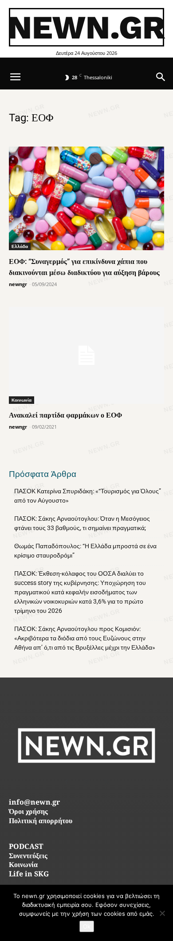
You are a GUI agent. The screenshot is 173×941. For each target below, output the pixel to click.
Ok (86, 926)
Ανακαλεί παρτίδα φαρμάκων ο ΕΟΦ (65, 415)
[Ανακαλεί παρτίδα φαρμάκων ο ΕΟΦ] (86, 355)
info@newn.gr (34, 803)
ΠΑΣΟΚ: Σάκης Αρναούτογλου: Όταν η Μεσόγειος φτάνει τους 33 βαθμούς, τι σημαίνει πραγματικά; (82, 523)
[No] (161, 913)
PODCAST (26, 847)
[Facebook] (67, 782)
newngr (18, 284)
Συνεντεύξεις (28, 857)
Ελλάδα (20, 246)
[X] (106, 782)
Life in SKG (29, 875)
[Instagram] (86, 782)
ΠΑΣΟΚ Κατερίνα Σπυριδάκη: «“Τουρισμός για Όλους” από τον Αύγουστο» (87, 496)
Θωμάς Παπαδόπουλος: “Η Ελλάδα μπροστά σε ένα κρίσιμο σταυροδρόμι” (85, 550)
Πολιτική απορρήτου (40, 822)
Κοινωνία (21, 400)
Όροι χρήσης (28, 812)
